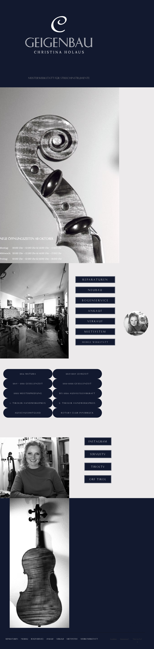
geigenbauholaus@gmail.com (135, 645)
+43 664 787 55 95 (135, 640)
